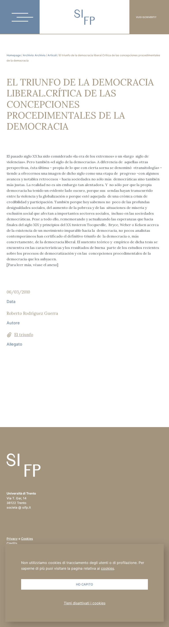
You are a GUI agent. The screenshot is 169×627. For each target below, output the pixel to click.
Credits (12, 543)
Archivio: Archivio (34, 55)
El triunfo (23, 334)
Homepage (14, 55)
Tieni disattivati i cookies (84, 603)
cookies (107, 568)
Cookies (27, 538)
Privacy (12, 538)
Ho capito (84, 584)
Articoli (52, 55)
